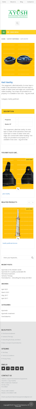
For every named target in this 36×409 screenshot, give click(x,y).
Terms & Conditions (8, 355)
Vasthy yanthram (13, 39)
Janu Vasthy (6, 194)
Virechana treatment (8, 274)
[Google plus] (12, 368)
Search (32, 258)
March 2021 (5, 292)
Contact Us (30, 2)
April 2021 (5, 289)
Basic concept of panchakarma (11, 343)
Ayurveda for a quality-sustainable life (14, 272)
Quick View (29, 159)
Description (9, 111)
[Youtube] (22, 368)
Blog (21, 2)
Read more (18, 189)
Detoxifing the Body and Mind (11, 340)
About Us (13, 2)
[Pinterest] (17, 368)
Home (4, 2)
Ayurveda (5, 310)
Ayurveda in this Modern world (11, 270)
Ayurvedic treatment (8, 313)
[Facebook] (8, 368)
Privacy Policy (6, 359)
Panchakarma (6, 316)
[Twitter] (3, 368)
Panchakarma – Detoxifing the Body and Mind (16, 278)
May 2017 (5, 295)
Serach (17, 23)
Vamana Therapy (7, 276)
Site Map (5, 352)
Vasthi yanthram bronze (10, 243)
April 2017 (5, 298)
